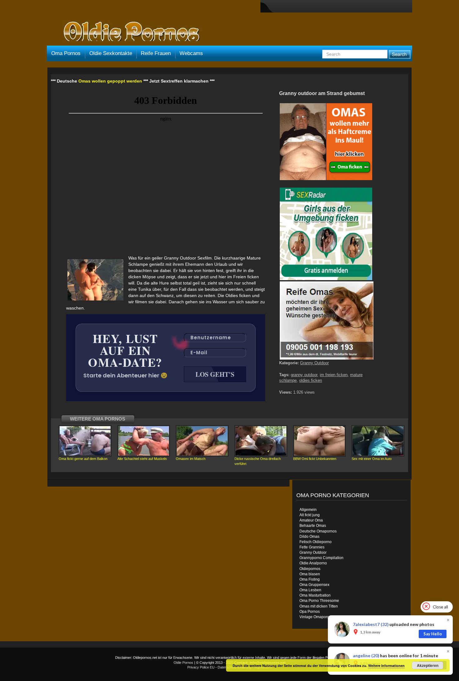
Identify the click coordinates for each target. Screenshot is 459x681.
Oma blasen (309, 574)
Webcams (191, 53)
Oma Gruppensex (314, 585)
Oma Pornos (66, 53)
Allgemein (308, 509)
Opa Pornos (309, 611)
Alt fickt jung (309, 515)
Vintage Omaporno (315, 617)
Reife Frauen (156, 53)
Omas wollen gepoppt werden (110, 80)
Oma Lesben (310, 590)
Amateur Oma (311, 520)
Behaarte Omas (312, 525)
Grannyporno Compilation (321, 558)
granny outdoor (304, 374)
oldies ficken (310, 380)
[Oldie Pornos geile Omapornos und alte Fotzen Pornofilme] (129, 32)
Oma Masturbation (315, 595)
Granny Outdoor (314, 363)
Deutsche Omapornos (318, 531)
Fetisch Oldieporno (315, 542)
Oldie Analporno (313, 563)
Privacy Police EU (201, 667)
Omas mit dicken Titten (318, 606)
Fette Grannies (311, 547)
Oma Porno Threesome (319, 600)
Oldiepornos (309, 569)
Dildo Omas (309, 536)
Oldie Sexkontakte (110, 53)
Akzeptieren (427, 665)
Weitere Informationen (386, 665)
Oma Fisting (309, 579)
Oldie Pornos (183, 662)
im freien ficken (334, 374)
